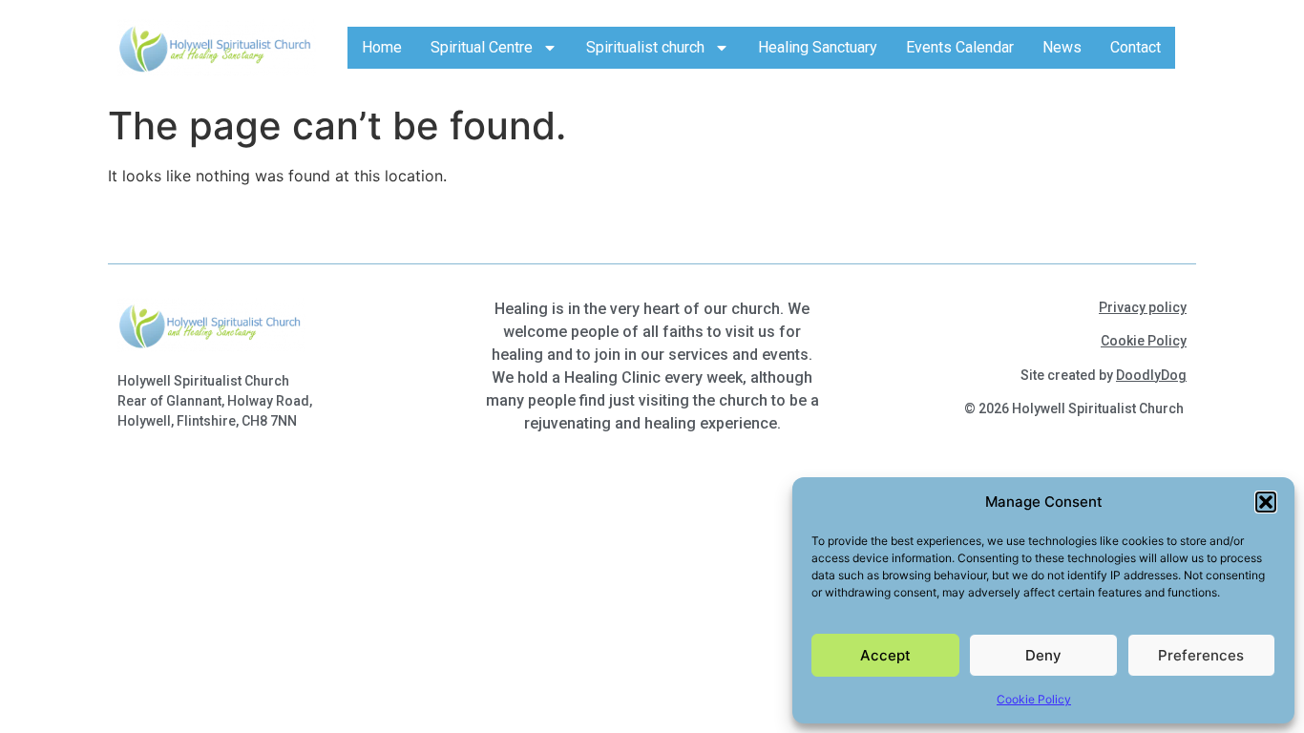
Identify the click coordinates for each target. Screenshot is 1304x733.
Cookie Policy (1034, 699)
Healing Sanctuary (817, 47)
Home (382, 47)
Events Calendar (960, 47)
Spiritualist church (645, 47)
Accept (885, 655)
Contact (1135, 47)
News (1062, 47)
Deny (1043, 655)
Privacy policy (1143, 307)
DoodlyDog (1151, 375)
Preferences (1201, 655)
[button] (1265, 502)
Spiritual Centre (482, 47)
